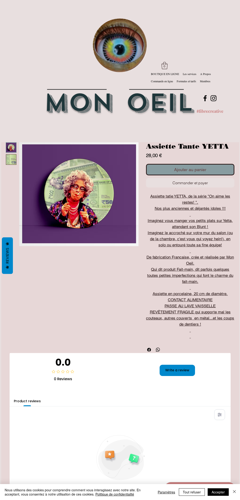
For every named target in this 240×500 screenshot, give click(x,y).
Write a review (177, 370)
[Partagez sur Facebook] (149, 350)
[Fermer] (234, 492)
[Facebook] (205, 98)
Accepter (218, 492)
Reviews (7, 255)
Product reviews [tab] (27, 401)
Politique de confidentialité (114, 494)
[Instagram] (214, 98)
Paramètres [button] (166, 492)
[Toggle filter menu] (219, 414)
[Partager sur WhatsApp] (158, 350)
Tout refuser (192, 492)
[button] (164, 65)
